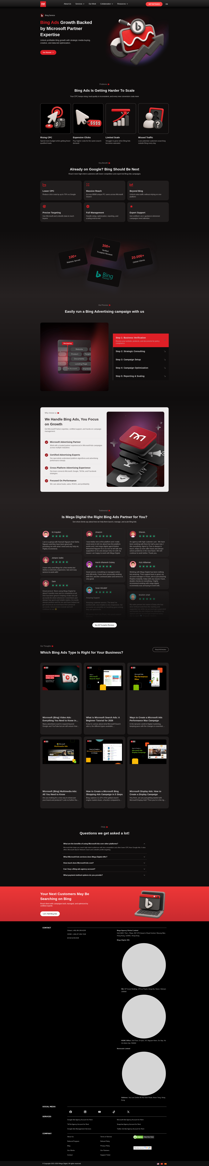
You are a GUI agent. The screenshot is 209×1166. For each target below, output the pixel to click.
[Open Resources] (127, 4)
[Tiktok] (113, 1111)
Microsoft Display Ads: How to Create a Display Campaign (145, 793)
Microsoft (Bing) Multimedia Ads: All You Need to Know (60, 793)
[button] (80, 1119)
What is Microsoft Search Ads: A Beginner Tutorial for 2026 (103, 719)
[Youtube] (99, 1111)
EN (167, 4)
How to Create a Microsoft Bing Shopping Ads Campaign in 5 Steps (104, 793)
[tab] (141, 340)
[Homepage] (43, 4)
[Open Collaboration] (112, 4)
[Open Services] (83, 4)
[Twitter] (128, 1111)
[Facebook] (70, 1111)
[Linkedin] (85, 1111)
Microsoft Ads (68, 847)
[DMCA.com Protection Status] (144, 1137)
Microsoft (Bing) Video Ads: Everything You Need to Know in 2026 (59, 719)
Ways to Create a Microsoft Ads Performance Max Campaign (146, 719)
